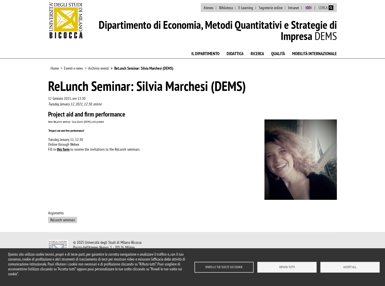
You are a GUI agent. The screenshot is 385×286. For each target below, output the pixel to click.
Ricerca (257, 53)
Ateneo (208, 7)
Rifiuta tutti (287, 267)
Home (55, 68)
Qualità (278, 53)
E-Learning (245, 7)
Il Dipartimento (205, 53)
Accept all (349, 267)
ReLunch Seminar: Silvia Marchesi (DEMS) (143, 68)
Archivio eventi (98, 68)
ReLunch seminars (62, 219)
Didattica (235, 53)
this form (63, 149)
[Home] (66, 20)
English (308, 8)
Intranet (293, 7)
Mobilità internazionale (314, 53)
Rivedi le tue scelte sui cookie (224, 267)
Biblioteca (226, 7)
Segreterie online (271, 7)
